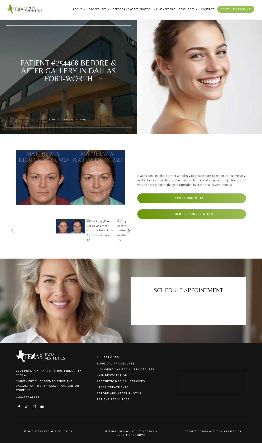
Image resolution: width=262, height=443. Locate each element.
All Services (108, 357)
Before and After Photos (119, 393)
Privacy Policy (130, 431)
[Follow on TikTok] (27, 407)
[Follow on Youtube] (42, 407)
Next (127, 231)
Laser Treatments (113, 387)
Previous (13, 231)
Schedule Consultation (192, 214)
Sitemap (111, 431)
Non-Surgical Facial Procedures (126, 369)
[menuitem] (79, 9)
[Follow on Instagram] (34, 407)
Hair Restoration (112, 375)
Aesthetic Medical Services (121, 381)
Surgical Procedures (116, 363)
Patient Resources (113, 399)
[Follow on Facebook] (19, 407)
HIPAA (141, 435)
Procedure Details (192, 198)
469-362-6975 (28, 397)
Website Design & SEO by (214, 431)
